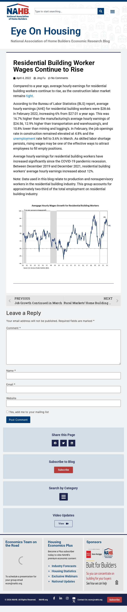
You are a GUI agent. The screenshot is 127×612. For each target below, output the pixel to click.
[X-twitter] (73, 601)
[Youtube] (73, 598)
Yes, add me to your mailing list (28, 412)
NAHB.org (43, 600)
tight (29, 96)
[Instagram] (67, 598)
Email (10, 384)
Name (11, 370)
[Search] (101, 11)
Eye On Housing (46, 31)
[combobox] (66, 11)
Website (11, 398)
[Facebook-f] (54, 598)
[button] (112, 11)
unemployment (24, 139)
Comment (13, 328)
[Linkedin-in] (60, 598)
